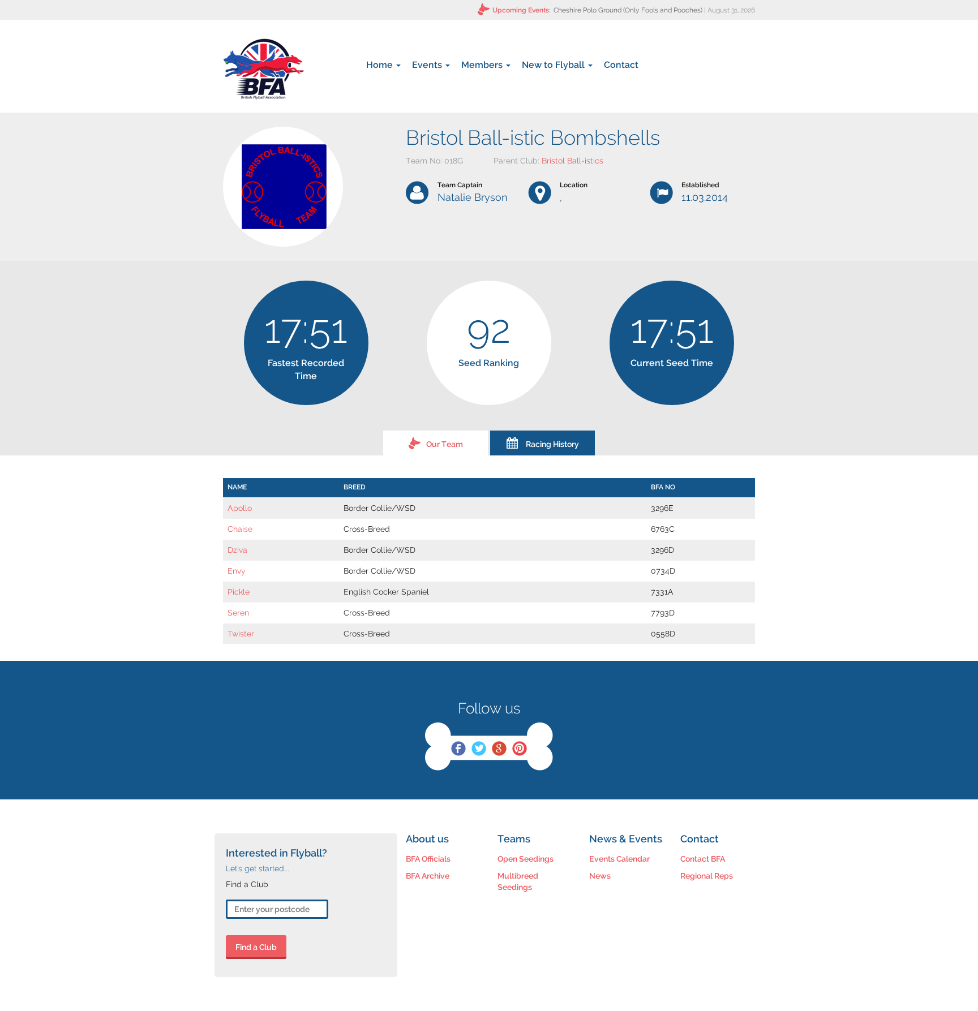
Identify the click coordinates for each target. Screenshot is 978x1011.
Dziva (237, 549)
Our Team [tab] (444, 444)
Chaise (240, 529)
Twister (241, 633)
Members (483, 64)
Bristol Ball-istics (572, 160)
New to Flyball (554, 64)
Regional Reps (706, 875)
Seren (238, 612)
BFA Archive (427, 875)
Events (428, 64)
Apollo (240, 508)
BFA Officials (428, 858)
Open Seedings (525, 858)
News (600, 875)
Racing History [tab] (552, 444)
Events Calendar (619, 858)
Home (380, 64)
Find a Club (256, 947)
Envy (237, 570)
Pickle (239, 591)
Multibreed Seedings (517, 881)
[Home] (263, 69)
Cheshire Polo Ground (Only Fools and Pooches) (628, 10)
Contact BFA (702, 858)
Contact (621, 64)
